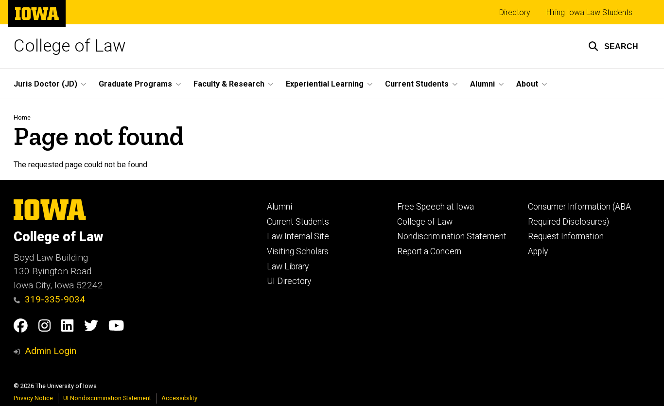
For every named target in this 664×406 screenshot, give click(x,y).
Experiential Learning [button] (325, 83)
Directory (514, 12)
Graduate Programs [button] (135, 83)
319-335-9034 (55, 299)
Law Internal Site (298, 236)
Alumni (279, 207)
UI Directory (289, 281)
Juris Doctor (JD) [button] (45, 83)
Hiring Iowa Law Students (589, 12)
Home (22, 117)
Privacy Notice (33, 398)
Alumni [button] (482, 83)
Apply (538, 251)
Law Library (288, 266)
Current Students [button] (417, 83)
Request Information (566, 236)
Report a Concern (429, 251)
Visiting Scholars (298, 251)
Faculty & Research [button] (228, 83)
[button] (613, 46)
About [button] (527, 83)
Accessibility (179, 398)
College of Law (70, 45)
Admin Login (50, 350)
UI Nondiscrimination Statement (107, 398)
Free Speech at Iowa (435, 207)
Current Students (298, 222)
